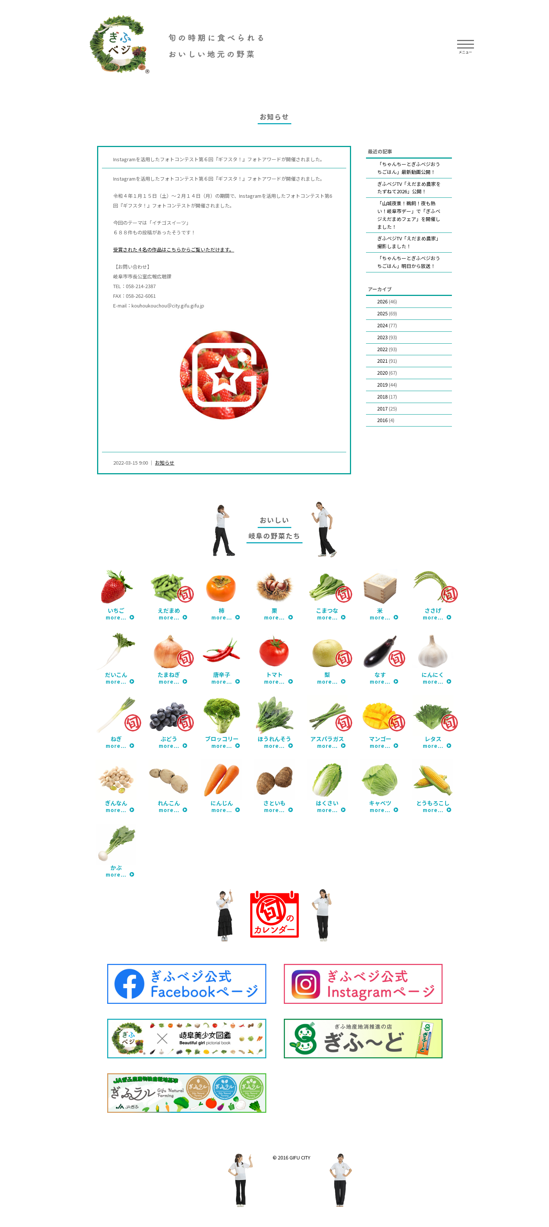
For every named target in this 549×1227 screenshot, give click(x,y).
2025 (382, 313)
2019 (382, 384)
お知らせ (164, 462)
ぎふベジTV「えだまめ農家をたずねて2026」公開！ (409, 187)
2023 (382, 337)
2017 (382, 408)
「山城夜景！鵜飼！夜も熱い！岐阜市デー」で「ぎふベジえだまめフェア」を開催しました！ (408, 215)
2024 (382, 325)
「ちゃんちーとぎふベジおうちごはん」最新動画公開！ (408, 167)
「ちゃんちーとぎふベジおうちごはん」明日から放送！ (408, 262)
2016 (382, 420)
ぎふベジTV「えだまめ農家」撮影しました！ (409, 242)
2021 (382, 360)
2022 (382, 349)
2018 (382, 396)
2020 (382, 372)
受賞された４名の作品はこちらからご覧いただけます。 (173, 249)
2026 (382, 301)
